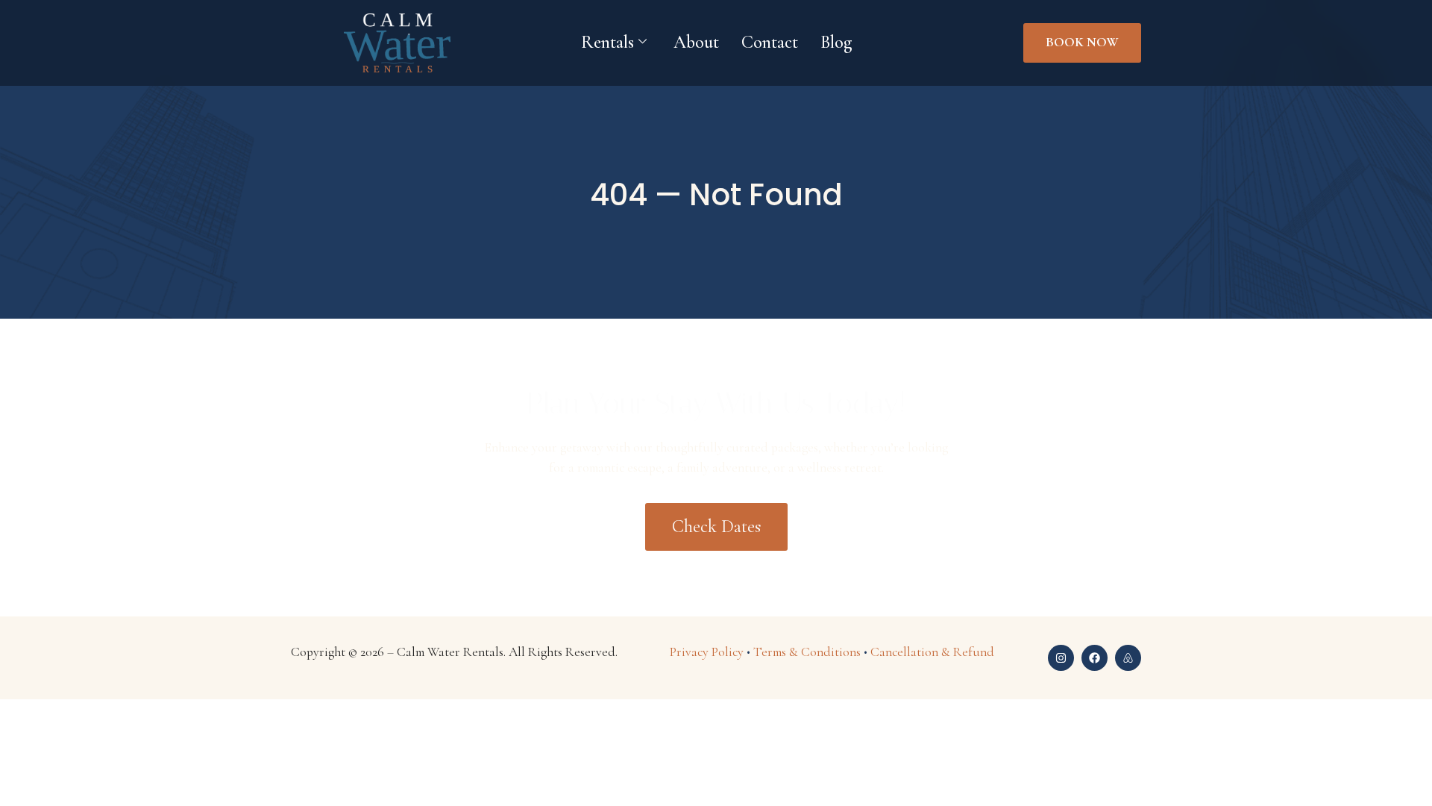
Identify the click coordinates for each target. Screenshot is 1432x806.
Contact (769, 42)
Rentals (607, 42)
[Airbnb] (1128, 658)
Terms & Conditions (807, 652)
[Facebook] (1094, 658)
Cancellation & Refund (932, 652)
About (696, 42)
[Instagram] (1061, 658)
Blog (836, 42)
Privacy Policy (707, 652)
